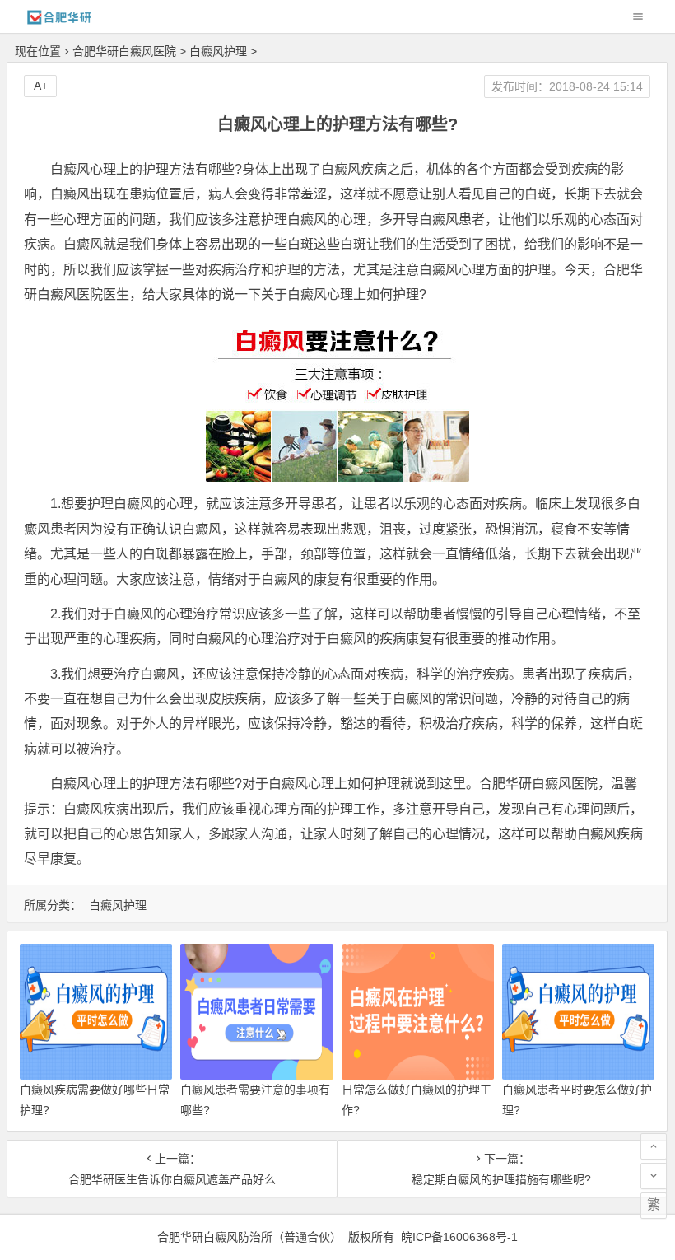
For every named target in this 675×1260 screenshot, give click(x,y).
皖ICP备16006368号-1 (459, 1237)
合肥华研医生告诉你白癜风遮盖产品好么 (172, 1179)
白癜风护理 (218, 51)
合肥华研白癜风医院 (124, 51)
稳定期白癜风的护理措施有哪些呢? (501, 1179)
